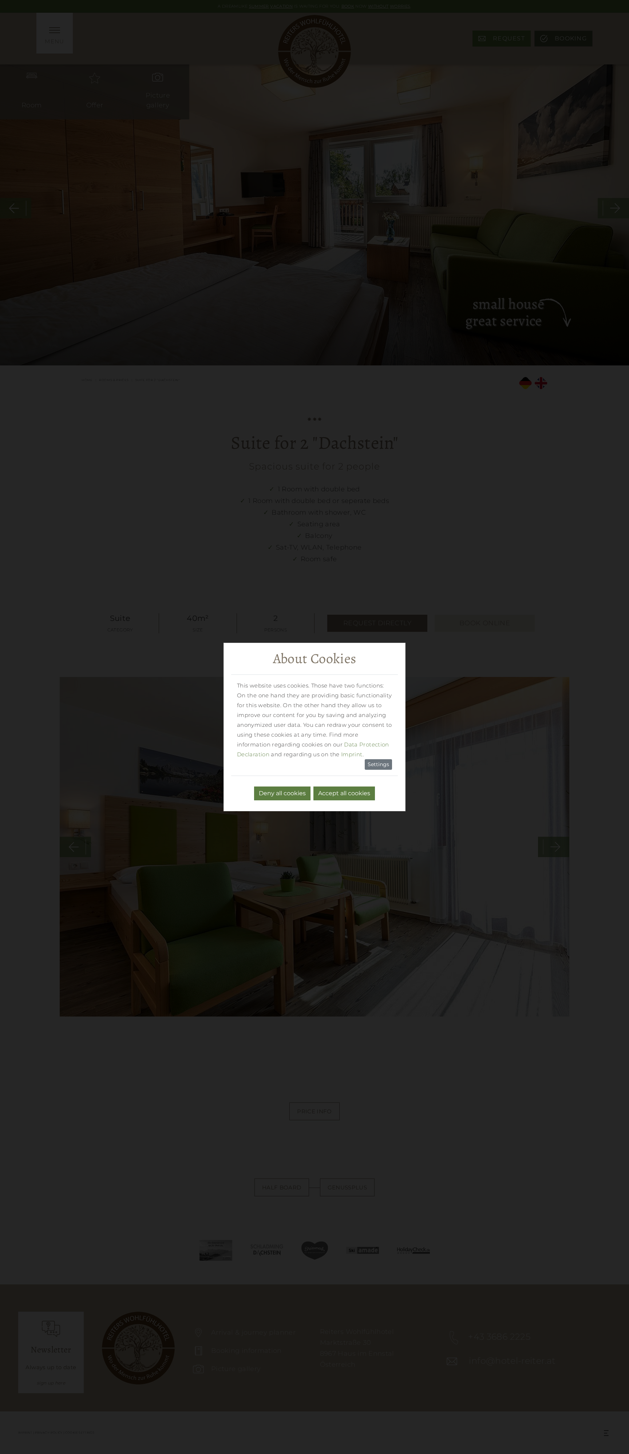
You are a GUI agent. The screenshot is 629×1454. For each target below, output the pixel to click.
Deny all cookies (282, 793)
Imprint (352, 754)
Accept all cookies (344, 793)
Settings (378, 764)
